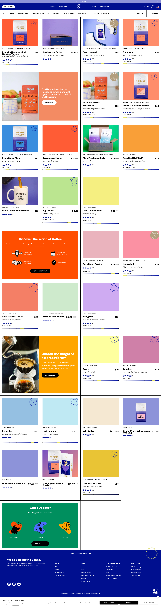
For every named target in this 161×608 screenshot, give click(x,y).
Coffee (57, 569)
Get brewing (50, 375)
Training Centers (86, 572)
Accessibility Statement (113, 575)
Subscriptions (38, 13)
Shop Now (49, 102)
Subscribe (63, 6)
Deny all (128, 602)
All (4, 13)
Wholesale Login (136, 567)
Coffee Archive (85, 581)
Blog (82, 569)
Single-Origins (83, 13)
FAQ (107, 572)
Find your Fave (8, 6)
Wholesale (104, 6)
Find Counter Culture (112, 567)
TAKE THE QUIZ (40, 543)
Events (83, 584)
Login (146, 6)
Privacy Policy (64, 593)
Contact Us (109, 569)
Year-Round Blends (101, 13)
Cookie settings (149, 602)
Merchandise (68, 13)
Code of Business (111, 578)
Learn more (15, 605)
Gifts (12, 13)
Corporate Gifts (136, 569)
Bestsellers (23, 13)
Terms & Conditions (76, 593)
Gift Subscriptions (60, 575)
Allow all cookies (109, 602)
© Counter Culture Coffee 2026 (92, 593)
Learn (93, 6)
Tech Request (135, 575)
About (83, 567)
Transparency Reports (88, 575)
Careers (83, 578)
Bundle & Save (53, 13)
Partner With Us (136, 572)
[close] (158, 597)
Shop (52, 6)
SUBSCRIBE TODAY (40, 271)
